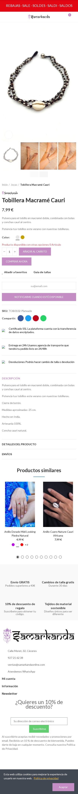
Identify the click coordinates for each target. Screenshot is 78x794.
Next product (73, 185)
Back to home (68, 185)
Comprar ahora (16, 261)
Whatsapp (43, 318)
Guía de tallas (42, 272)
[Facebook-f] (39, 757)
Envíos (7, 454)
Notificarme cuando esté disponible (39, 297)
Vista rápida (28, 496)
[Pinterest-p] (46, 757)
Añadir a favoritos (15, 272)
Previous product (64, 185)
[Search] (12, 17)
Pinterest (36, 318)
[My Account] (72, 17)
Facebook (21, 318)
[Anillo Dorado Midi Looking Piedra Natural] (20, 504)
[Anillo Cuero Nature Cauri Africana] (58, 504)
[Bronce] (22, 237)
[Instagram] (31, 757)
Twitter (28, 318)
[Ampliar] (8, 135)
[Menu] (5, 17)
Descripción (11, 378)
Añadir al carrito (35, 251)
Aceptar (63, 787)
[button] (5, 85)
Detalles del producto (19, 444)
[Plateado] (18, 237)
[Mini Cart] (65, 17)
